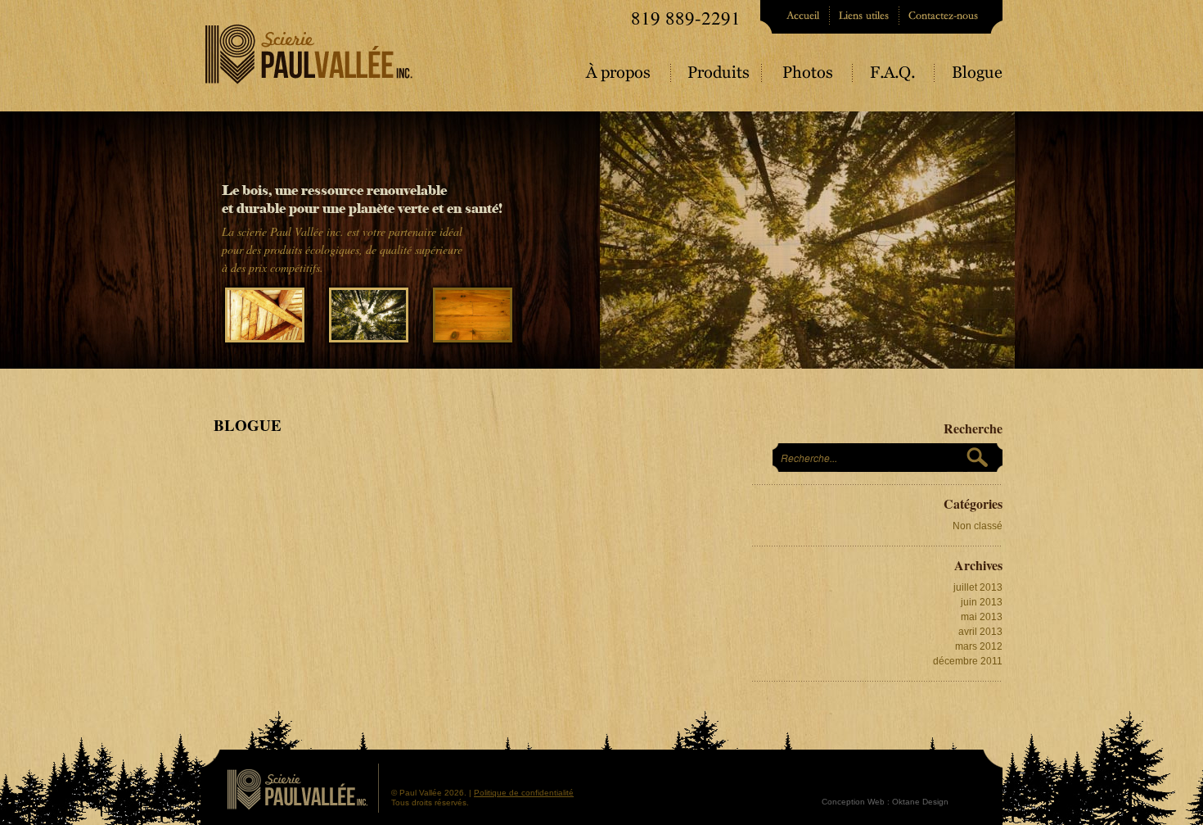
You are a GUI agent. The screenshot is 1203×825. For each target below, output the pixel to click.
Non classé (977, 526)
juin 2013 (981, 602)
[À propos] (629, 78)
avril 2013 (980, 631)
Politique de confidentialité (524, 792)
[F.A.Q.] (895, 78)
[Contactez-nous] (951, 17)
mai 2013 (981, 617)
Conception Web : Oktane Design (885, 801)
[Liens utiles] (865, 17)
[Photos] (809, 78)
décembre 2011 (967, 661)
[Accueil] (795, 17)
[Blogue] (969, 78)
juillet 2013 (977, 587)
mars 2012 (978, 646)
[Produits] (718, 78)
